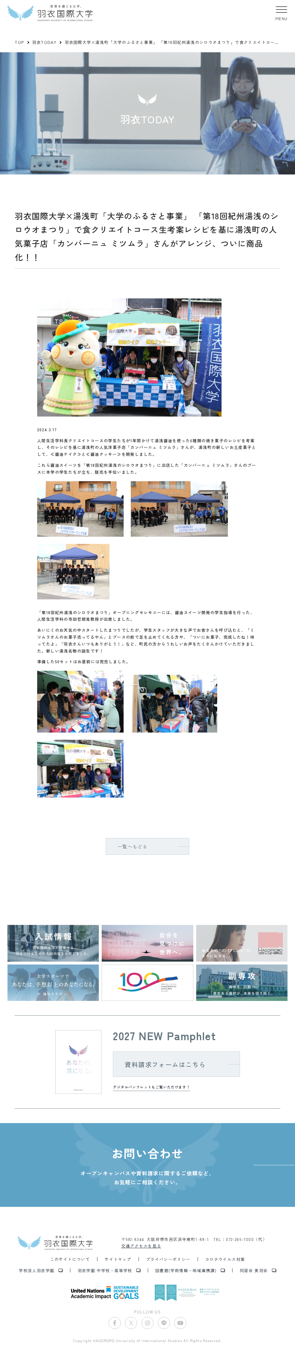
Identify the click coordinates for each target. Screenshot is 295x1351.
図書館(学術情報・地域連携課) (186, 1270)
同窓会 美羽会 (254, 1270)
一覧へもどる (133, 846)
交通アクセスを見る (141, 1246)
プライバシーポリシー (168, 1259)
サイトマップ (118, 1259)
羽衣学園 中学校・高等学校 (104, 1270)
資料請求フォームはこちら (165, 1064)
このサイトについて (70, 1259)
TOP (19, 42)
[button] (281, 13)
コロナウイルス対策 (225, 1259)
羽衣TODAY (44, 42)
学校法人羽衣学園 (36, 1270)
